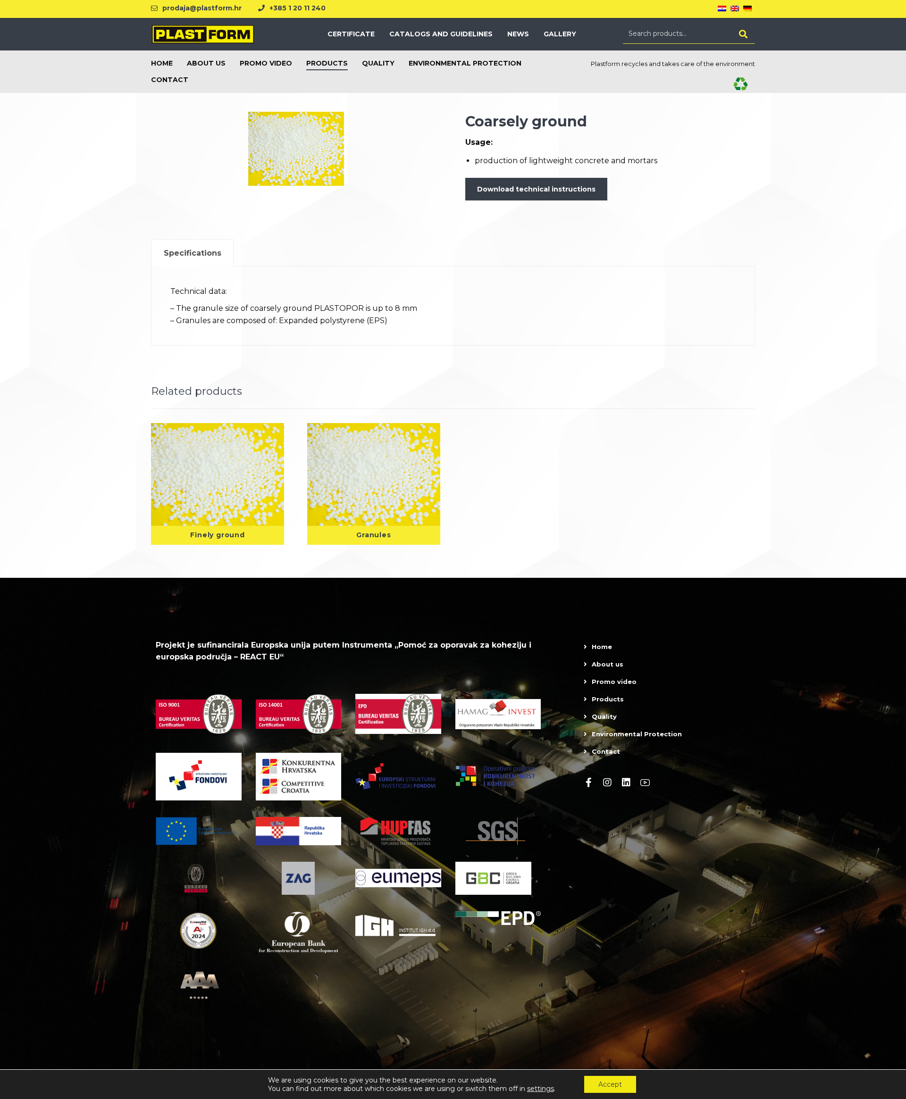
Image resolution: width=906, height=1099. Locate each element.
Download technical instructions (536, 189)
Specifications (192, 253)
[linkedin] (626, 782)
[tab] (192, 253)
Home (602, 646)
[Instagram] (607, 782)
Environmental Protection (637, 734)
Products (608, 699)
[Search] (743, 33)
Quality (604, 716)
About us (607, 664)
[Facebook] (588, 782)
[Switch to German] (747, 9)
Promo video (614, 681)
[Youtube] (645, 782)
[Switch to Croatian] (722, 9)
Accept (610, 1084)
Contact (606, 751)
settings (540, 1088)
